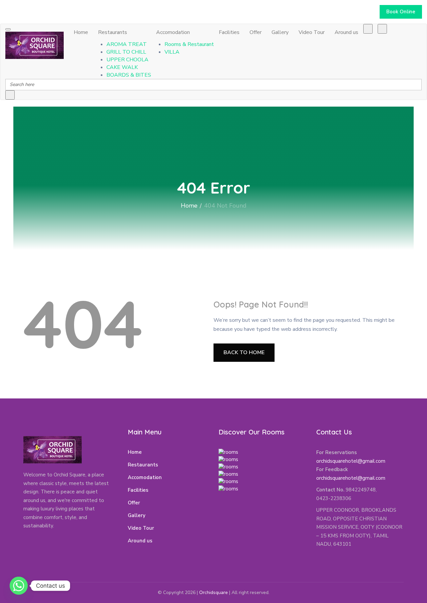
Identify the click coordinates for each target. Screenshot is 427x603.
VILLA (171, 52)
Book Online (400, 11)
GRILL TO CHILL (126, 52)
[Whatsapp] (19, 586)
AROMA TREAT (126, 44)
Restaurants (112, 32)
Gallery (280, 32)
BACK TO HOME (244, 352)
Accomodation (173, 32)
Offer (256, 32)
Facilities (229, 32)
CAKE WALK (122, 67)
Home (81, 32)
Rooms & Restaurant (189, 44)
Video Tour (312, 32)
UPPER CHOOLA (127, 59)
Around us (346, 32)
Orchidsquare (213, 592)
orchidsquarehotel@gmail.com (350, 461)
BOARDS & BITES (128, 75)
